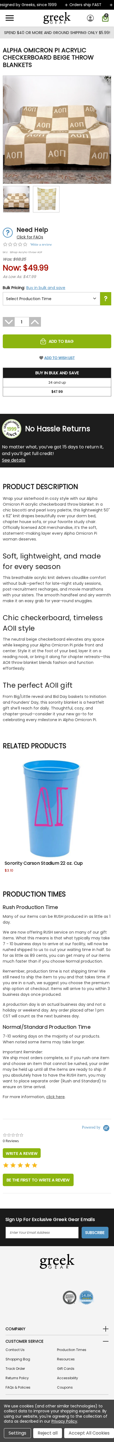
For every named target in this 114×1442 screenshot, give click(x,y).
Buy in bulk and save (45, 287)
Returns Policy (17, 1378)
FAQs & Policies (18, 1387)
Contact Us (15, 1349)
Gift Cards (65, 1368)
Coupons (65, 1387)
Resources (66, 1359)
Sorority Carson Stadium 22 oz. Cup (44, 863)
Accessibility (67, 1378)
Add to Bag (61, 341)
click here (55, 1097)
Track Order (15, 1368)
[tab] (22, 1153)
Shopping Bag (18, 1359)
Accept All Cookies (89, 1433)
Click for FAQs (30, 237)
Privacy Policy (64, 1421)
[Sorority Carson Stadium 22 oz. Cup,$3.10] (52, 809)
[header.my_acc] (91, 18)
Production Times (71, 1349)
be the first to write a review (38, 1180)
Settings (17, 1433)
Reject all (48, 1433)
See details (13, 460)
